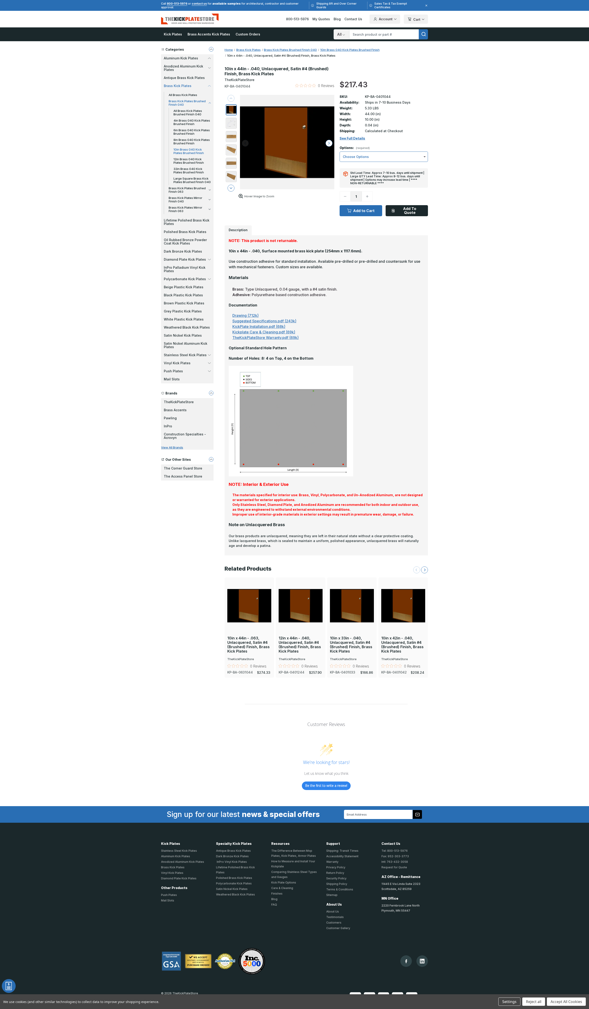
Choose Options (249, 598)
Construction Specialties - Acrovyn (185, 436)
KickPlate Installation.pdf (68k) (258, 326)
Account (386, 19)
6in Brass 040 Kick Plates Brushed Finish (191, 131)
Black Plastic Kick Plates (183, 295)
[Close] (425, 5)
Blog (337, 19)
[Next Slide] (424, 569)
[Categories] (211, 49)
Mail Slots (172, 379)
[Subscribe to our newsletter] (417, 814)
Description (238, 230)
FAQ (274, 904)
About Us (332, 911)
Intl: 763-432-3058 (394, 861)
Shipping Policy (336, 884)
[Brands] (211, 393)
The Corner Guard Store (183, 468)
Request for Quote (394, 867)
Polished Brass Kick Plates (185, 232)
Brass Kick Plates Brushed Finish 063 (187, 189)
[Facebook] (406, 961)
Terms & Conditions (339, 889)
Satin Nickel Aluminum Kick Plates (185, 345)
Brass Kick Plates (173, 867)
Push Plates (169, 895)
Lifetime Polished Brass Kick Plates (186, 222)
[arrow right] (329, 143)
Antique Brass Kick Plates (184, 78)
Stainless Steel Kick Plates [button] (185, 355)
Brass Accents (175, 410)
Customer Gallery (338, 928)
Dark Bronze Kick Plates (183, 251)
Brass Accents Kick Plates (209, 34)
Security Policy (336, 878)
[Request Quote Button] (9, 986)
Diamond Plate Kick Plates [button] (185, 259)
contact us (199, 3)
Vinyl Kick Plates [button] (177, 363)
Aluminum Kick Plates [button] (181, 58)
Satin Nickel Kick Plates (183, 335)
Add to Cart (364, 210)
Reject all (533, 1001)
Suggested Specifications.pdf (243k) (264, 321)
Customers (333, 922)
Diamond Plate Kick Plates (178, 878)
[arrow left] (245, 143)
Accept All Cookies (566, 1001)
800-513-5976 (177, 3)
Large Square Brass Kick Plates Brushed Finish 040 (192, 180)
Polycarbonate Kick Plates (234, 883)
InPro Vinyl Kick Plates (231, 861)
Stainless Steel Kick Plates (179, 850)
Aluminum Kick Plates (175, 856)
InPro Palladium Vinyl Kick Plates (184, 269)
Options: (355, 148)
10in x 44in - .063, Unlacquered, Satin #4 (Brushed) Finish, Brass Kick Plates (248, 645)
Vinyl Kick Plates (172, 873)
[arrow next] (231, 188)
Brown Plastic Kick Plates (184, 303)
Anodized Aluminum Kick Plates (182, 861)
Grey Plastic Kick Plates (183, 311)
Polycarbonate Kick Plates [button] (185, 279)
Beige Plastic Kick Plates (183, 287)
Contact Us (353, 19)
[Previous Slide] (416, 569)
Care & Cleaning (282, 888)
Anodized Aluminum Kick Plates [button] (183, 68)
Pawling (170, 418)
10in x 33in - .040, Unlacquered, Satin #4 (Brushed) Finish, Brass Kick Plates (351, 645)
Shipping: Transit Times (342, 850)
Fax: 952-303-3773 (395, 856)
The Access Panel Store (183, 476)
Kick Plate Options (283, 882)
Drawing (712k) (245, 315)
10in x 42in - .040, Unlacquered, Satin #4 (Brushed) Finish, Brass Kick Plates (402, 645)
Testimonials (335, 917)
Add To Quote (409, 210)
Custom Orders (248, 34)
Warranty (332, 861)
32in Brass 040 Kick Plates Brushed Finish (188, 170)
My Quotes (321, 19)
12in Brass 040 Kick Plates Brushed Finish (188, 160)
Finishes (277, 893)
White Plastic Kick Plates (184, 319)
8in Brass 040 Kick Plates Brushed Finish (191, 141)
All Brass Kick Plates (183, 95)
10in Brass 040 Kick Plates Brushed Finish (188, 151)
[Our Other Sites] (211, 459)
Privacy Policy (335, 867)
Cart (416, 19)
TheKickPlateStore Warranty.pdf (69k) (265, 337)
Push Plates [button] (173, 371)
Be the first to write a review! (326, 785)
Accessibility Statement (342, 856)
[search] (423, 34)
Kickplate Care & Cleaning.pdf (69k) (263, 332)
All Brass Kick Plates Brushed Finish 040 (187, 112)
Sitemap (332, 895)
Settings (509, 1001)
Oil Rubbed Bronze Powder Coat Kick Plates (185, 241)
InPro (168, 426)
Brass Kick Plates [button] (177, 86)
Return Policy (335, 873)
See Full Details (352, 138)
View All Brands (172, 447)
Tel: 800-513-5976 (394, 850)
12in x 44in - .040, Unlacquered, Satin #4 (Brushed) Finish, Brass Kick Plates (300, 645)
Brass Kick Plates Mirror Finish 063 (185, 209)
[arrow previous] (231, 98)
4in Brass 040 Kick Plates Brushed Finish (191, 122)
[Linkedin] (422, 961)
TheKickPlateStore (179, 402)
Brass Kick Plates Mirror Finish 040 (185, 199)
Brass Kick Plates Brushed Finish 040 (187, 102)
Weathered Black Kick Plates (187, 327)
